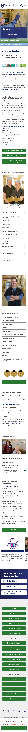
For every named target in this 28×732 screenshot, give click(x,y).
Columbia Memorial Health (14, 654)
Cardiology (5, 228)
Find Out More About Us (14, 155)
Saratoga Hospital (14, 664)
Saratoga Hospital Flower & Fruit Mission (11, 466)
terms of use (21, 724)
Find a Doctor (14, 613)
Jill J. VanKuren (7, 486)
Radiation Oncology (8, 338)
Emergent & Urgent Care (10, 235)
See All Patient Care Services (14, 382)
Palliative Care (7, 324)
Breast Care (6, 224)
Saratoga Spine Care (9, 345)
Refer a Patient (14, 684)
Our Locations (14, 618)
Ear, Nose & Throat (8, 238)
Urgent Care (6, 352)
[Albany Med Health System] (9, 5)
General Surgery (7, 246)
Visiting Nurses (14, 669)
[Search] (21, 5)
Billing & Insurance (9, 404)
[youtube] (19, 711)
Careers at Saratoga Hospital (14, 150)
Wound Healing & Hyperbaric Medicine (12, 360)
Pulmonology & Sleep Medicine (12, 334)
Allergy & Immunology (9, 212)
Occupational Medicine (10, 313)
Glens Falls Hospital (14, 659)
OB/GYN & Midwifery (9, 310)
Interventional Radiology (10, 257)
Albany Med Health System (11, 89)
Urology (4, 356)
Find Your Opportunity (11, 34)
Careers (14, 679)
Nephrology (6, 260)
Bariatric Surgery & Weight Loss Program (13, 216)
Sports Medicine (7, 348)
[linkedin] (25, 711)
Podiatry (5, 327)
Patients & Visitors (14, 628)
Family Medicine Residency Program (11, 242)
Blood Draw (6, 221)
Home (14, 608)
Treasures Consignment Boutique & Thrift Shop (10, 471)
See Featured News (12, 413)
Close (14, 728)
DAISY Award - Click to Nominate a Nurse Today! (14, 161)
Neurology (5, 264)
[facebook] (3, 711)
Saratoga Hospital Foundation (12, 458)
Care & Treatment (14, 623)
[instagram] (9, 711)
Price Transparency (14, 633)
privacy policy (12, 724)
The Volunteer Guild (8, 462)
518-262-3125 (14, 707)
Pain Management (8, 320)
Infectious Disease (8, 253)
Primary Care (6, 331)
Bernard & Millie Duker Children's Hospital (14, 648)
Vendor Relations (14, 694)
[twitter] (14, 711)
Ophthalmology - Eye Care (10, 317)
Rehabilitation (7, 341)
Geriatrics (5, 250)
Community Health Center (10, 231)
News (14, 689)
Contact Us (14, 699)
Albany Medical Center (14, 643)
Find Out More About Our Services (14, 530)
